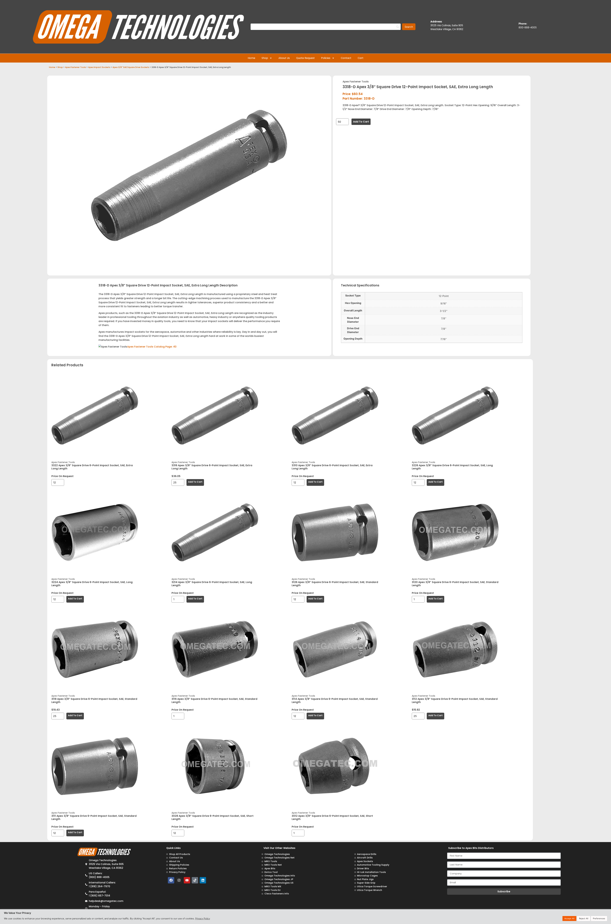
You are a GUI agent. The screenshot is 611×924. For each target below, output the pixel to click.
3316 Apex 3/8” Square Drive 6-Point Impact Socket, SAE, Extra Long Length (212, 467)
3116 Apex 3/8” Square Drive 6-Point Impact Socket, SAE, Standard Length (214, 700)
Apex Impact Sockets (99, 67)
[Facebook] (171, 880)
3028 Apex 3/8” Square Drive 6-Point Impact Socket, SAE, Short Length (212, 817)
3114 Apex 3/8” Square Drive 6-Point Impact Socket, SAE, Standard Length (335, 700)
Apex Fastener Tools (75, 67)
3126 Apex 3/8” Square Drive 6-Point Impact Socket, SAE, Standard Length (335, 583)
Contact (346, 58)
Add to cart (361, 121)
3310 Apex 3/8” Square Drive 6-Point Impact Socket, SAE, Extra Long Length (332, 467)
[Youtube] (187, 880)
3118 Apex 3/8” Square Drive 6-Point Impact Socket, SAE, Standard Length (94, 700)
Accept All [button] (569, 918)
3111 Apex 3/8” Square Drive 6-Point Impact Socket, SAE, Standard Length (94, 817)
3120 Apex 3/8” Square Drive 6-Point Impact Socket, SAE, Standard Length (455, 583)
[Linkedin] (203, 880)
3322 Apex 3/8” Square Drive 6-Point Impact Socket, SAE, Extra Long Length (92, 467)
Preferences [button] (599, 918)
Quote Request (305, 58)
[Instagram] (179, 880)
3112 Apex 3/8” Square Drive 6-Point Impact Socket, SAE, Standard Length (455, 700)
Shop (265, 58)
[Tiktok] (195, 880)
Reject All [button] (583, 918)
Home (251, 58)
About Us (284, 58)
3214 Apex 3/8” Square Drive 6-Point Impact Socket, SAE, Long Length (212, 583)
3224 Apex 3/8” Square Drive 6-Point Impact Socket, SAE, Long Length (92, 583)
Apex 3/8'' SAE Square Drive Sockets (130, 67)
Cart (360, 58)
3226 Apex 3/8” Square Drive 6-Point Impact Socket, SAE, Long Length (452, 467)
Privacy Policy (202, 918)
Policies (325, 58)
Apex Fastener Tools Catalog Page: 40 (151, 346)
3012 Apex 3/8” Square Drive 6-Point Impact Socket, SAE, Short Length (332, 817)
